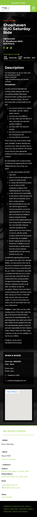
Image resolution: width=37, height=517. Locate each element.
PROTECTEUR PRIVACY (20, 511)
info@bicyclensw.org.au (12, 488)
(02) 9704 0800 (7, 497)
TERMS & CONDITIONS (10, 509)
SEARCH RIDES (16, 431)
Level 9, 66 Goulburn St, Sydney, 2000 (15, 471)
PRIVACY (28, 506)
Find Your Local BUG (9, 459)
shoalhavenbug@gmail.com (15, 380)
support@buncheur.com (10, 485)
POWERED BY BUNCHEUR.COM (14, 506)
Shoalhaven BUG (9, 20)
